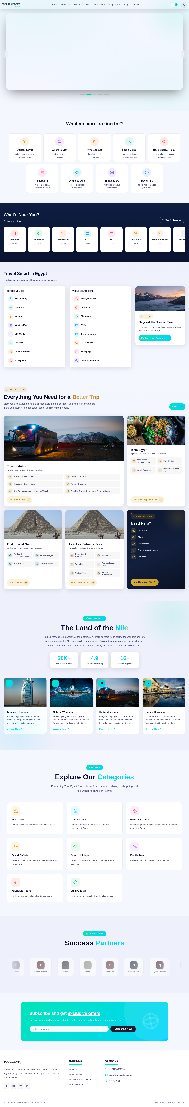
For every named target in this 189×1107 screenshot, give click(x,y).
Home (54, 6)
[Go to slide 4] (106, 94)
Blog (126, 6)
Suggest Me (114, 6)
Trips (86, 6)
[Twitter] (20, 1086)
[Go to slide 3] (98, 94)
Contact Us (77, 1084)
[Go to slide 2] (88, 94)
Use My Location (173, 220)
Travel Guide (99, 6)
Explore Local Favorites (153, 338)
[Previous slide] (6, 54)
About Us (65, 6)
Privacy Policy (79, 1074)
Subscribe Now (123, 1029)
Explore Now (23, 80)
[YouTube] (27, 1086)
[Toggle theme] (174, 6)
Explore (76, 6)
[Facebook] (6, 1086)
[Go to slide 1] (82, 94)
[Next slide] (183, 54)
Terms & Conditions (81, 1079)
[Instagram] (13, 1086)
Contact (135, 6)
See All (175, 406)
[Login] (184, 6)
